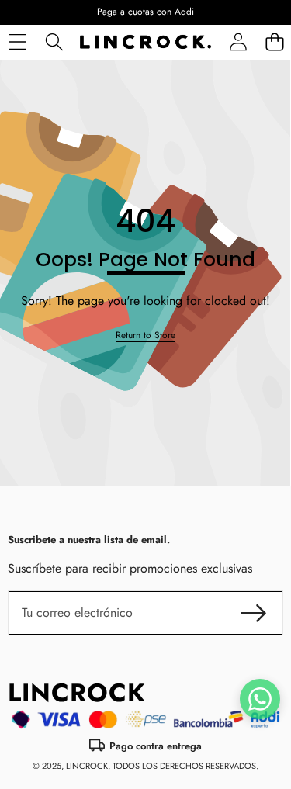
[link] (145, 335)
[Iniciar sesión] (237, 42)
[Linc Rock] (145, 42)
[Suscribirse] (253, 613)
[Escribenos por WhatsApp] (260, 699)
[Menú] (17, 42)
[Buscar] (53, 42)
